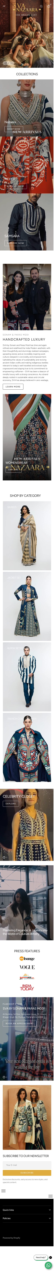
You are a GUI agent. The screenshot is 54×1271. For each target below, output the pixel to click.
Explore (13, 462)
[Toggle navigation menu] (3, 1180)
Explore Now (15, 180)
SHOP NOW (13, 125)
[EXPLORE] (27, 817)
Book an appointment (20, 1016)
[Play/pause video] (45, 849)
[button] (4, 6)
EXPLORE (11, 796)
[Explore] (27, 430)
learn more (13, 379)
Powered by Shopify (11, 1227)
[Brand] (26, 951)
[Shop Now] (26, 32)
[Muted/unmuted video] (49, 848)
